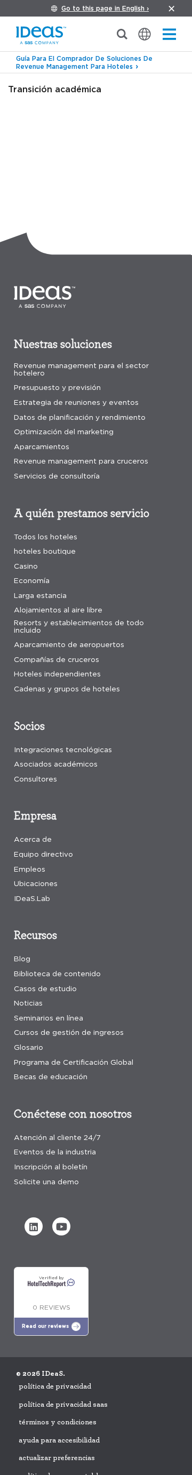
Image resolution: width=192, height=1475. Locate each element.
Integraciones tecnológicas (63, 749)
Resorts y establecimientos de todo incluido (79, 626)
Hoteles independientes (57, 674)
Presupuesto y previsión (57, 387)
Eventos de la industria (55, 1152)
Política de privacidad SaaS (63, 1404)
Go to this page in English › (105, 8)
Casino (26, 566)
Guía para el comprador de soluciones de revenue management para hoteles (84, 62)
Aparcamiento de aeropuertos (69, 644)
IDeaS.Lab (32, 898)
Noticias (28, 1003)
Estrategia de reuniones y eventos (76, 402)
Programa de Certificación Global (73, 1062)
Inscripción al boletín (50, 1166)
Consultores (35, 779)
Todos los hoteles (45, 536)
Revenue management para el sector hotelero (81, 369)
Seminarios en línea (48, 1018)
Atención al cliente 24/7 (57, 1137)
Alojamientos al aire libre (58, 610)
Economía (32, 580)
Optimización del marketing (64, 431)
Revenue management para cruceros (81, 461)
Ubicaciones (36, 883)
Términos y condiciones (58, 1422)
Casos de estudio (45, 988)
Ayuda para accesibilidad (59, 1440)
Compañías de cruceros (56, 659)
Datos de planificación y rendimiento (80, 417)
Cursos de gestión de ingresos (69, 1032)
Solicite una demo (46, 1181)
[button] (34, 1226)
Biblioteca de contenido (57, 973)
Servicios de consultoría (57, 476)
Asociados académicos (56, 764)
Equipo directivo (43, 854)
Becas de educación (50, 1076)
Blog (22, 958)
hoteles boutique (45, 551)
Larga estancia (40, 595)
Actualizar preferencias (57, 1458)
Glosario (28, 1047)
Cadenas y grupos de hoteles (67, 688)
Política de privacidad (55, 1386)
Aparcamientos (41, 446)
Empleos (29, 869)
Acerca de (33, 839)
